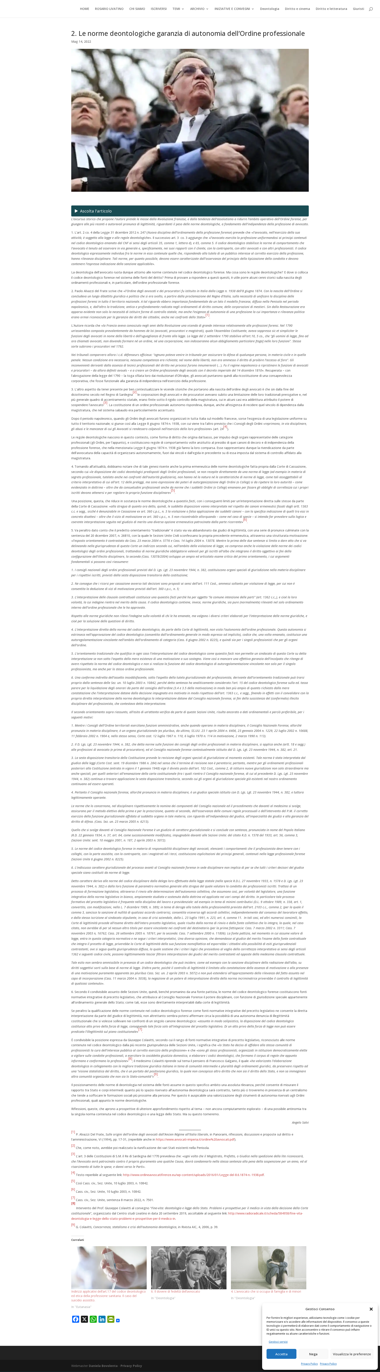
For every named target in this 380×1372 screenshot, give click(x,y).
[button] (371, 1309)
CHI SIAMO (137, 9)
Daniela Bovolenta (103, 1366)
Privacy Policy (309, 1364)
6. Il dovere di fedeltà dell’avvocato (175, 1291)
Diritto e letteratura (331, 9)
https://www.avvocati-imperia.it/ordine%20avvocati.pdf (195, 1139)
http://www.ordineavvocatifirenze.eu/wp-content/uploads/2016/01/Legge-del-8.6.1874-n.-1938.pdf (193, 1175)
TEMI (176, 9)
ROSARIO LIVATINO (109, 9)
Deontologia (269, 9)
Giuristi (358, 9)
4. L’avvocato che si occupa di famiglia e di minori (266, 1291)
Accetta (281, 1354)
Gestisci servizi (278, 1342)
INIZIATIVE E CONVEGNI (232, 9)
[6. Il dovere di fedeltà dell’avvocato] (189, 1267)
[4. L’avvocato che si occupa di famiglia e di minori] (268, 1267)
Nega (313, 1354)
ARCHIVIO (197, 9)
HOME (84, 9)
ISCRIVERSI (159, 9)
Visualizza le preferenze (352, 1354)
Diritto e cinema (297, 9)
